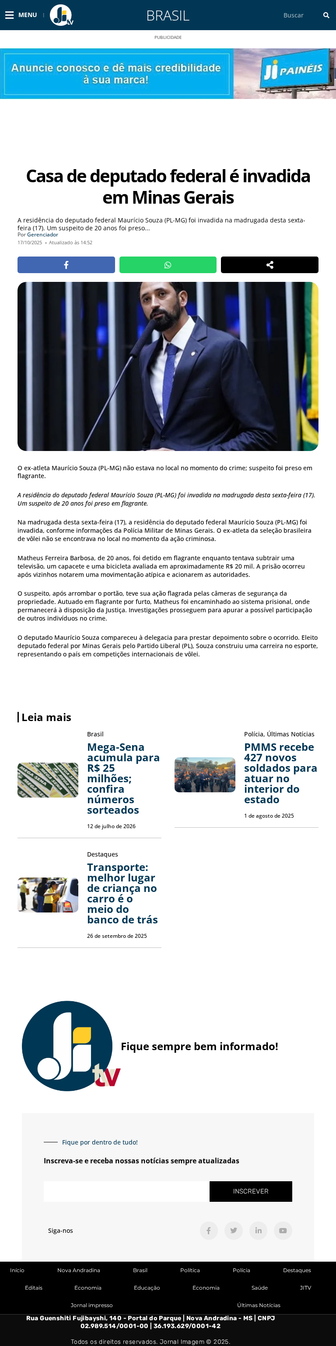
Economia (88, 1287)
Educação (147, 1287)
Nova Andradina (78, 1270)
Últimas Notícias (258, 1305)
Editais (33, 1287)
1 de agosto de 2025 (269, 815)
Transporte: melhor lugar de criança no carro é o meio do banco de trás (122, 893)
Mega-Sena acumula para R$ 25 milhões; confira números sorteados (123, 778)
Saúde (260, 1287)
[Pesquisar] (326, 15)
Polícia (241, 1270)
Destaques (297, 1270)
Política (190, 1270)
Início (17, 1270)
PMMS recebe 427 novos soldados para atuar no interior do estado (281, 772)
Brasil (167, 15)
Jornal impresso (92, 1305)
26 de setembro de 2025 (117, 936)
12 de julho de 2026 (111, 826)
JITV (305, 1287)
